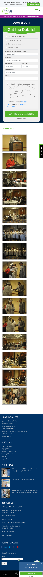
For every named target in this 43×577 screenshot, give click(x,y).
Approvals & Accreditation (10, 421)
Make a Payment (34, 4)
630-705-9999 (10, 516)
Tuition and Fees (7, 434)
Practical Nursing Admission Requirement (14, 431)
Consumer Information (8, 426)
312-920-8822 (10, 531)
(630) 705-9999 (16, 2)
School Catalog (6, 436)
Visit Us (16, 575)
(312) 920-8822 (34, 2)
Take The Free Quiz (32, 16)
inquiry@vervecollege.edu (17, 4)
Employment (5, 449)
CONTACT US (6, 456)
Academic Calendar (7, 423)
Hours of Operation (8, 428)
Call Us (5, 575)
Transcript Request (7, 454)
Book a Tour (5, 459)
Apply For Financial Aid (9, 451)
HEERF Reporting (7, 446)
